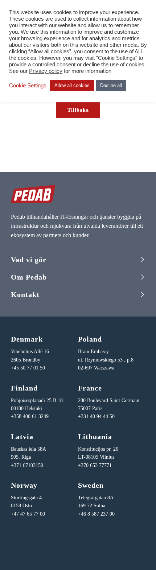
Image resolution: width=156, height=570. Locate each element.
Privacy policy (45, 71)
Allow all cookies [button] (72, 85)
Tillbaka (78, 110)
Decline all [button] (111, 85)
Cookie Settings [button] (27, 85)
